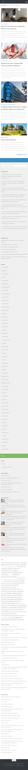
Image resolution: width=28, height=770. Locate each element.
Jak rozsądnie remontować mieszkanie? (9, 626)
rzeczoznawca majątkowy (16, 605)
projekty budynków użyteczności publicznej (11, 602)
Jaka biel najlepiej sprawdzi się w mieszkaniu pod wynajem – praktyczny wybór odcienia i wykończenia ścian (15, 512)
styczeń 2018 (5, 402)
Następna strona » (22, 154)
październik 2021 (6, 340)
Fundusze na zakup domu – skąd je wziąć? (10, 492)
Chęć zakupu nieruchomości (7, 704)
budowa (10, 566)
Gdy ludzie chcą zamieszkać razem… (9, 673)
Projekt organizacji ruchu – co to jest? (9, 244)
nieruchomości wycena (10, 589)
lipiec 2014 (4, 429)
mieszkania (15, 579)
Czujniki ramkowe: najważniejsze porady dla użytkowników (14, 254)
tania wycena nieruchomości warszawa (12, 610)
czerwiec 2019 (5, 396)
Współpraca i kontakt (7, 467)
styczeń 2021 (5, 356)
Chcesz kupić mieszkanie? (6, 736)
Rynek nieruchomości (5, 480)
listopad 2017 (5, 409)
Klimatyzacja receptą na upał (7, 642)
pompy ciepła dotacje (14, 593)
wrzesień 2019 (5, 386)
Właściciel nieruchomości (6, 752)
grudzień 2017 (5, 406)
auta (2, 566)
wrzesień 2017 (5, 416)
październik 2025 (6, 287)
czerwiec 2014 (5, 432)
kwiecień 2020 (5, 363)
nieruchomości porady (8, 587)
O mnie (3, 464)
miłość (2, 581)
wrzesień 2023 (5, 310)
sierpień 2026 (5, 267)
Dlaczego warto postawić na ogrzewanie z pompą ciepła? (13, 681)
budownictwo (15, 566)
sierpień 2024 (5, 297)
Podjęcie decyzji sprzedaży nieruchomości (10, 478)
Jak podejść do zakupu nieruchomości (9, 713)
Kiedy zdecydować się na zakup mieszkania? (10, 696)
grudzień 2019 (5, 376)
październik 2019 (6, 383)
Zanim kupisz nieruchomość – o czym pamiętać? (11, 738)
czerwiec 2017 (5, 426)
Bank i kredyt (4, 701)
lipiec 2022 (4, 330)
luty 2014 (4, 445)
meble (12, 579)
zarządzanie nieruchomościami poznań (12, 618)
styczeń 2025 (5, 290)
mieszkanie (21, 579)
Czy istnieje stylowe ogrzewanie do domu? (10, 640)
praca (22, 595)
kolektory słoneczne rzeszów (10, 575)
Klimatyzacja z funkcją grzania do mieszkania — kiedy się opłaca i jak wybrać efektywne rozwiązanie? (15, 523)
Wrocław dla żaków (5, 475)
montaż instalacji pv (7, 583)
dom (18, 567)
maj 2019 (4, 399)
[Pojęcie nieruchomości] (14, 129)
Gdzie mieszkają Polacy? (6, 699)
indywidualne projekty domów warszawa (12, 573)
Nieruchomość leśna (5, 747)
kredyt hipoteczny (22, 577)
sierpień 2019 (5, 389)
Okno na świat (4, 723)
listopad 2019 (5, 379)
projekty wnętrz (21, 603)
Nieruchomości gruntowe (6, 489)
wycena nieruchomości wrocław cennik (13, 614)
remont (3, 606)
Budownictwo (4, 61)
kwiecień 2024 (5, 300)
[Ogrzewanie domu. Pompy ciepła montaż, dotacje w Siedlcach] (14, 51)
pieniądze (4, 593)
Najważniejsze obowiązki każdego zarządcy (10, 715)
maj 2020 (4, 360)
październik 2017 (6, 412)
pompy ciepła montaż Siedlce (11, 595)
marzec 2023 (5, 320)
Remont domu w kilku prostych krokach (9, 247)
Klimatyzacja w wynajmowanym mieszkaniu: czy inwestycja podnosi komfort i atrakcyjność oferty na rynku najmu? (13, 206)
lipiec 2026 (4, 270)
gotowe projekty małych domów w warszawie (13, 568)
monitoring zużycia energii (14, 581)
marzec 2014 (5, 442)
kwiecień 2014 (5, 439)
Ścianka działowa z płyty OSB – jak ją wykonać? (11, 678)
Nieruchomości (4, 24)
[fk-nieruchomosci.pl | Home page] (11, 2)
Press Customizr (20, 765)
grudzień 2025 (5, 284)
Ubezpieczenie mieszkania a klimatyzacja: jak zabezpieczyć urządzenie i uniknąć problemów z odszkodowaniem (11, 176)
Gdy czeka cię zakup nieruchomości (9, 745)
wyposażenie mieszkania (6, 618)
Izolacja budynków (5, 664)
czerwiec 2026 (5, 274)
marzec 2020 (5, 366)
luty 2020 (4, 369)
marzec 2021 (5, 350)
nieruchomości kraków (10, 585)
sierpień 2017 (5, 419)
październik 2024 (6, 293)
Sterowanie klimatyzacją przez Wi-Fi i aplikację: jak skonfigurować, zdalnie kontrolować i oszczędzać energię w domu (14, 189)
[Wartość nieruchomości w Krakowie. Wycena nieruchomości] (14, 15)
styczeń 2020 (5, 373)
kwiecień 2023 (5, 317)
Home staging (13, 570)
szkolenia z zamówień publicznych (13, 607)
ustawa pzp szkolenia (15, 611)
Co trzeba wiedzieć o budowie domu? (9, 251)
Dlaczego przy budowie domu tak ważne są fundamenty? (13, 655)
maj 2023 (4, 313)
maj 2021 (4, 343)
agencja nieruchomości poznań (13, 564)
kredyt (18, 577)
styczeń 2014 (5, 449)
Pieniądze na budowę (5, 487)
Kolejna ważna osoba (6, 720)
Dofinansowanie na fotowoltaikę (8, 249)
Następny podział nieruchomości (8, 750)
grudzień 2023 (5, 303)
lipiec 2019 (4, 393)
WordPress (11, 765)
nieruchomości (18, 583)
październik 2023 (6, 307)
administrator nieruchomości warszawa (14, 562)
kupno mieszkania (7, 579)
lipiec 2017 (4, 422)
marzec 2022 (5, 333)
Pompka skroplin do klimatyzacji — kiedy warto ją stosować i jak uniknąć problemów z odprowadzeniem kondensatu (13, 183)
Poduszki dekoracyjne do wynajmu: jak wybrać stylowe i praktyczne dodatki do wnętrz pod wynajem (15, 535)
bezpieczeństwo (5, 566)
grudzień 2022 (5, 326)
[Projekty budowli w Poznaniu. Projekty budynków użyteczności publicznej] (14, 91)
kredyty (2, 579)
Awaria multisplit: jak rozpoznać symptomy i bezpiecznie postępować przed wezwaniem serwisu (14, 501)
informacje (10, 574)
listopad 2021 (5, 336)
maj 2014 (4, 436)
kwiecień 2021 (5, 346)
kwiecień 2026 (5, 280)
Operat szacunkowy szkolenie (12, 591)
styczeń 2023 (5, 323)
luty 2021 (4, 353)
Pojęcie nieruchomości (8, 140)
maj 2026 (4, 277)
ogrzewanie (22, 589)
